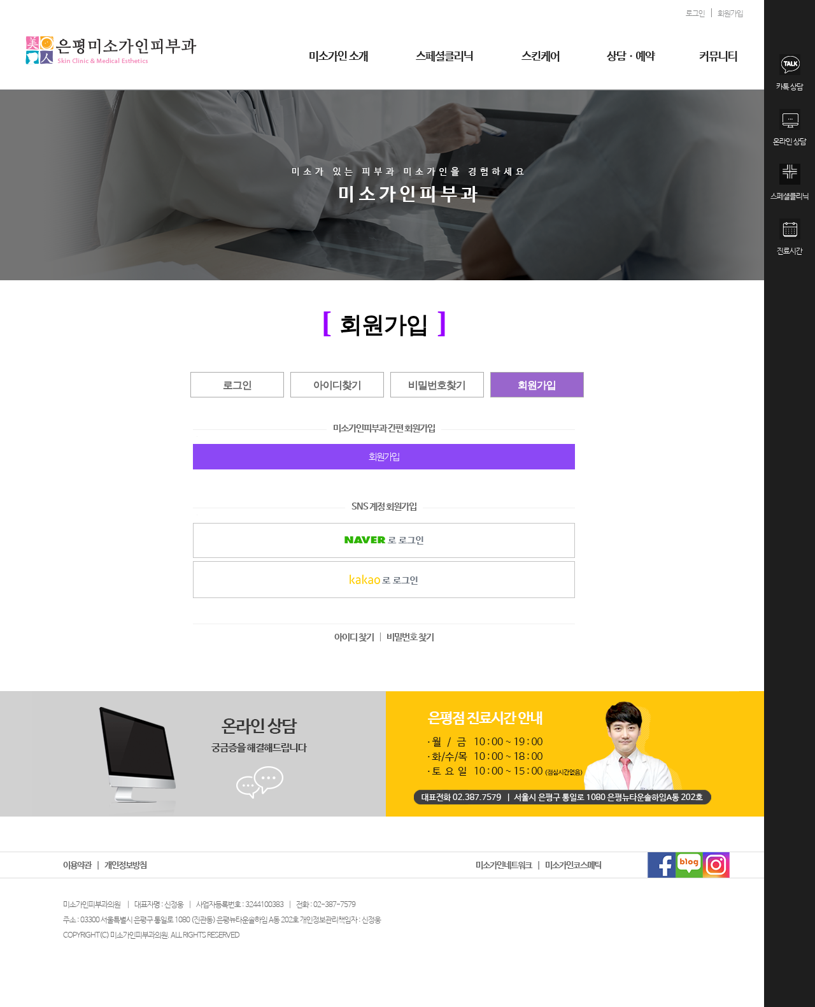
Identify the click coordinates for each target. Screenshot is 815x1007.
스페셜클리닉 (444, 56)
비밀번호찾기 (436, 385)
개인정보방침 (125, 866)
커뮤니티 (718, 56)
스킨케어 (540, 56)
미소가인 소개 (338, 56)
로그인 (237, 385)
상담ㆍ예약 (631, 56)
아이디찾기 (337, 385)
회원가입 (537, 385)
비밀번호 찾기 (410, 637)
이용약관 (77, 866)
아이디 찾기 (354, 637)
